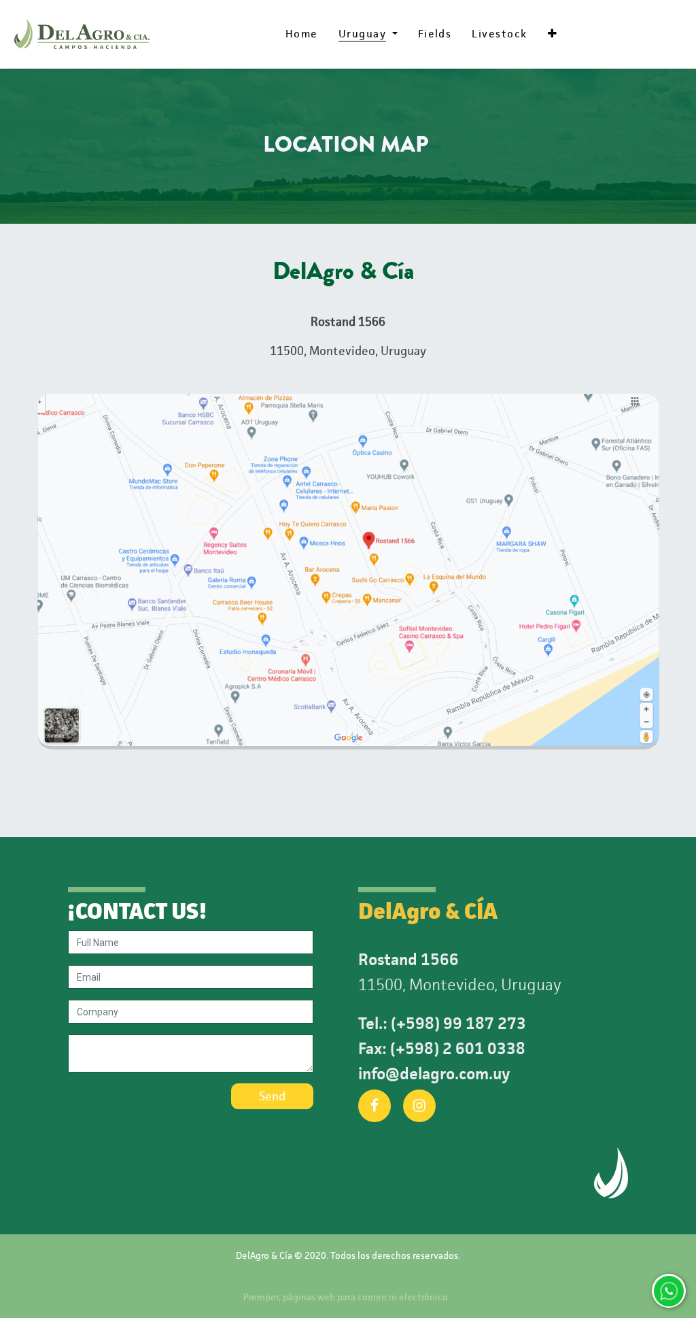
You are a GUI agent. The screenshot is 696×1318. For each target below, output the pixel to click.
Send (272, 1096)
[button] (553, 34)
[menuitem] (301, 34)
